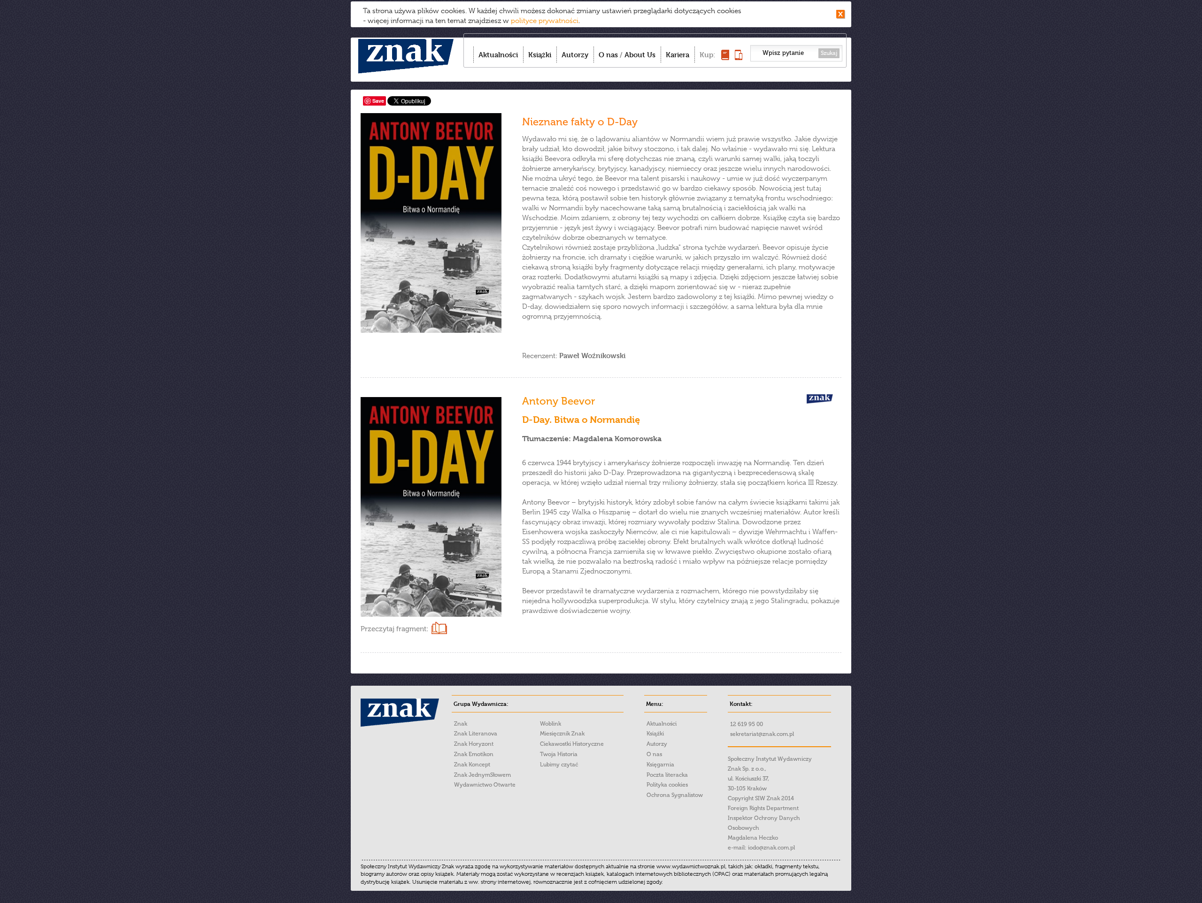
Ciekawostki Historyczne (572, 744)
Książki (539, 54)
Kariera (677, 54)
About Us (639, 54)
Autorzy (575, 54)
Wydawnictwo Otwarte (485, 784)
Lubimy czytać (559, 764)
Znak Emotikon (473, 754)
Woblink (550, 723)
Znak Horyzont (473, 744)
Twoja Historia (559, 754)
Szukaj (829, 53)
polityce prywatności (544, 20)
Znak (460, 723)
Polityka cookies (667, 784)
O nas (608, 54)
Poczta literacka (667, 775)
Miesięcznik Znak (562, 733)
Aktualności (498, 54)
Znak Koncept (472, 764)
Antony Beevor (558, 401)
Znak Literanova (475, 733)
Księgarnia (660, 764)
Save (378, 100)
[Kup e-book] (738, 57)
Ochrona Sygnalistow (675, 795)
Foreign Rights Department (763, 808)
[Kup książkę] (725, 57)
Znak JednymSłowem (482, 775)
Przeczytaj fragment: (394, 629)
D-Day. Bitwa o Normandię (581, 419)
